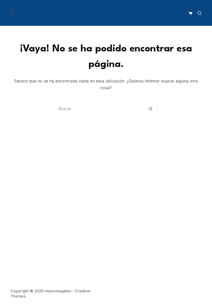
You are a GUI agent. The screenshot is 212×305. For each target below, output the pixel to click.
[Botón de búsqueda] (150, 109)
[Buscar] (199, 13)
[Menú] (13, 13)
